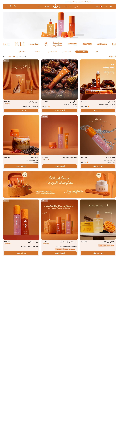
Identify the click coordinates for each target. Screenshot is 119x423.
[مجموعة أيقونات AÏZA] (59, 220)
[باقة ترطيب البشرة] (59, 135)
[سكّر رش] (59, 79)
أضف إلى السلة (98, 110)
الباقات (37, 52)
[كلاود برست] (98, 135)
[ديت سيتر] (98, 79)
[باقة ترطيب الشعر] (98, 220)
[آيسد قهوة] (21, 135)
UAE (98, 6)
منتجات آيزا (22, 52)
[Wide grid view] (13, 56)
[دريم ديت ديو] (21, 79)
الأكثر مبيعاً (81, 52)
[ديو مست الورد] (21, 220)
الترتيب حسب (21, 57)
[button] (15, 6)
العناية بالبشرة (52, 52)
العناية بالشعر (67, 52)
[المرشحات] (6, 56)
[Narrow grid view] (10, 56)
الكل (96, 52)
